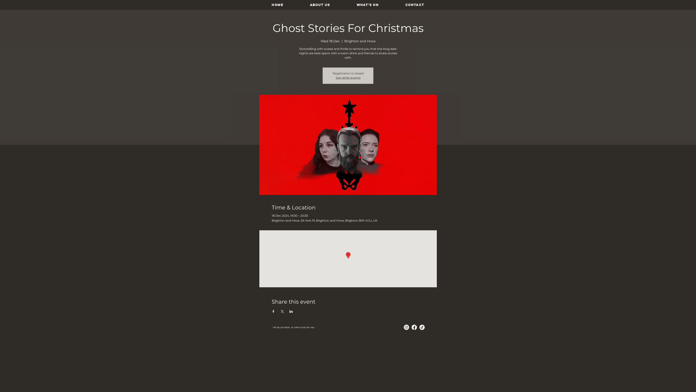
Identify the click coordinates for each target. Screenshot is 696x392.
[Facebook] (414, 327)
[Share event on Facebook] (273, 311)
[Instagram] (406, 327)
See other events (348, 77)
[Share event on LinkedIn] (291, 311)
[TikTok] (422, 327)
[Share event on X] (282, 311)
